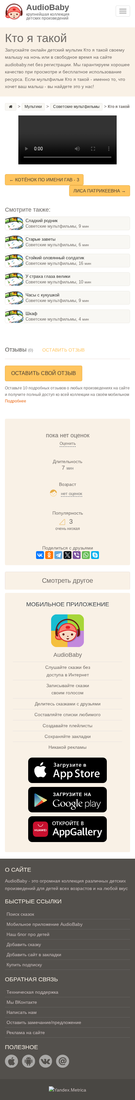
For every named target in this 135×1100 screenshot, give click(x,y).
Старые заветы (40, 239)
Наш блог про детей (28, 934)
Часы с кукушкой (42, 295)
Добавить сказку (24, 944)
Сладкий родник (42, 220)
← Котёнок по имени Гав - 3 (44, 179)
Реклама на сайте (26, 1032)
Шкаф (31, 313)
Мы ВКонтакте (22, 1002)
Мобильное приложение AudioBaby (45, 924)
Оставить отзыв (63, 350)
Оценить (68, 443)
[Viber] (77, 555)
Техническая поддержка (32, 992)
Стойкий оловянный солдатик (55, 257)
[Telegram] (58, 555)
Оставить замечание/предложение (44, 1022)
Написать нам (22, 1012)
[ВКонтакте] (40, 555)
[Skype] (95, 555)
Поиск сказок (20, 914)
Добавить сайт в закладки (34, 954)
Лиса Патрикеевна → (99, 190)
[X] (67, 555)
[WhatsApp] (86, 555)
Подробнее (15, 401)
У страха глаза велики (48, 276)
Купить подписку (24, 964)
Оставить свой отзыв (43, 373)
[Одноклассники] (49, 555)
